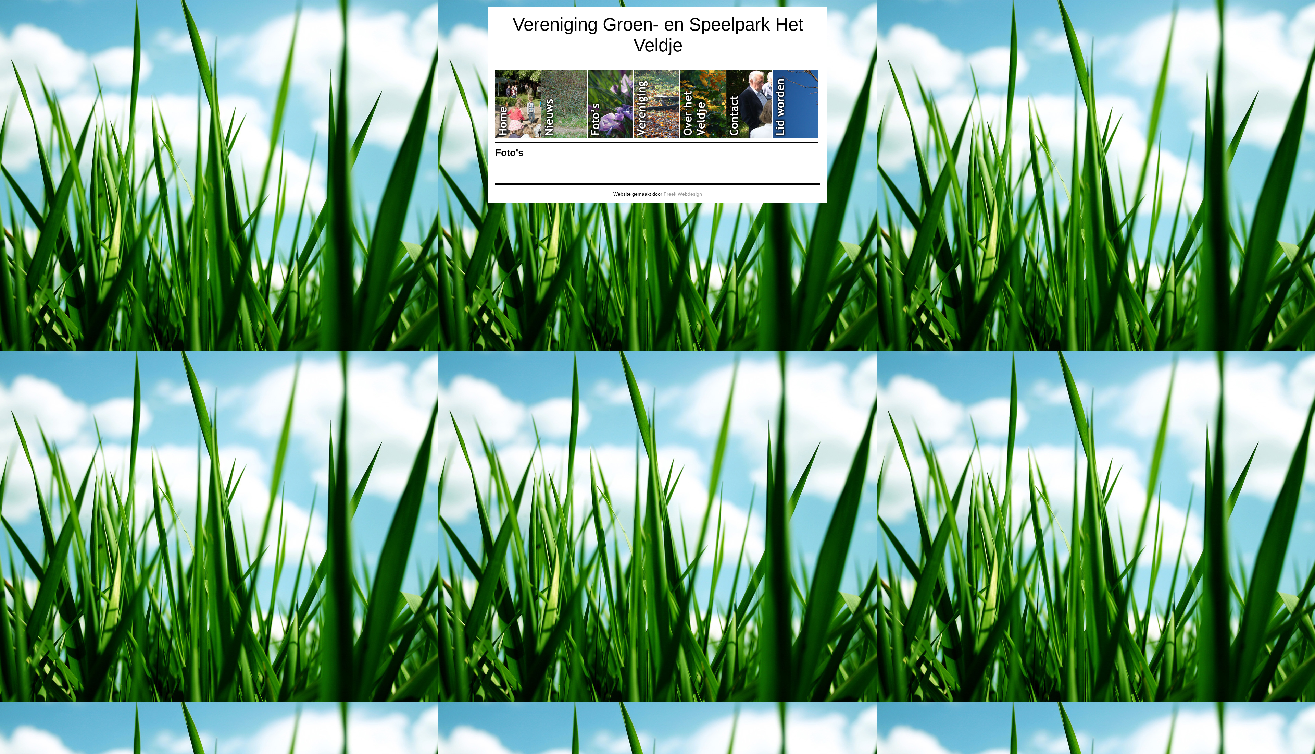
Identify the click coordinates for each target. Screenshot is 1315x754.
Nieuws (564, 104)
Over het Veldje (703, 104)
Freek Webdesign (683, 194)
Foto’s (611, 104)
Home (518, 104)
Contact (749, 104)
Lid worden (795, 104)
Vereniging (657, 104)
